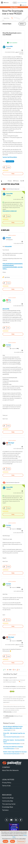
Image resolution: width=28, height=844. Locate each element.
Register (14, 2)
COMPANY (6, 767)
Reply (13, 173)
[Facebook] (21, 820)
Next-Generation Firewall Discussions (12, 736)
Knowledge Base (7, 807)
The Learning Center (9, 804)
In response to (15, 348)
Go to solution (13, 42)
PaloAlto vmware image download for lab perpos (15, 751)
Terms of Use (6, 785)
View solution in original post (10, 211)
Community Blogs (7, 798)
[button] (5, 841)
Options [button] (22, 23)
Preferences (21, 841)
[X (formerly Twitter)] (7, 820)
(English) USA (24, 5)
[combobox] (8, 18)
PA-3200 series (9, 161)
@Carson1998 (8, 246)
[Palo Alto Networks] (14, 763)
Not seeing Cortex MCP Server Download (13, 746)
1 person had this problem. (10, 157)
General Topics (7, 23)
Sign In (19, 2)
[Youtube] (11, 820)
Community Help (7, 801)
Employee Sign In (24, 2)
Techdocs (5, 810)
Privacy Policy (6, 782)
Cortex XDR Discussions (9, 748)
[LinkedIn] (16, 820)
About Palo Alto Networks (10, 770)
